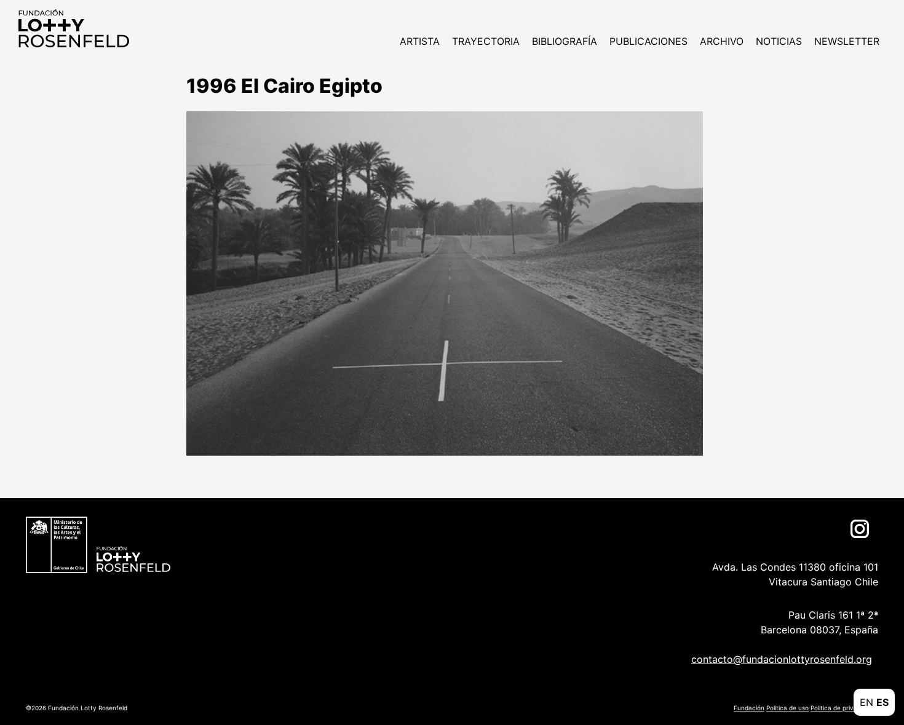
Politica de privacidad (842, 707)
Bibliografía (564, 41)
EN (866, 702)
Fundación (749, 707)
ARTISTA (420, 41)
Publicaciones (648, 41)
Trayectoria (486, 41)
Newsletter (846, 41)
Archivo (721, 41)
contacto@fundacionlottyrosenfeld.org (781, 659)
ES (882, 702)
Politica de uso (787, 707)
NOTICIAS (779, 41)
